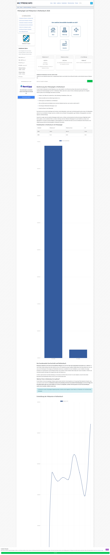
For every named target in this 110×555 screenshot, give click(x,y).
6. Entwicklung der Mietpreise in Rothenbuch (25, 29)
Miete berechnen (71, 3)
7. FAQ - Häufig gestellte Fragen (23, 31)
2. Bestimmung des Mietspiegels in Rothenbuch (25, 20)
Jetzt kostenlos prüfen (26, 97)
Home (51, 3)
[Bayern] (26, 38)
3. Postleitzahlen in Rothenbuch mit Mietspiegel (25, 22)
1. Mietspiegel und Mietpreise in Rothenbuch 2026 (26, 18)
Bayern (21, 7)
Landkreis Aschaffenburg (27, 7)
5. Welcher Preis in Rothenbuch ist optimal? (25, 27)
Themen (76, 3)
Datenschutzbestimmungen (99, 550)
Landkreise (59, 3)
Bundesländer (64, 3)
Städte (55, 3)
